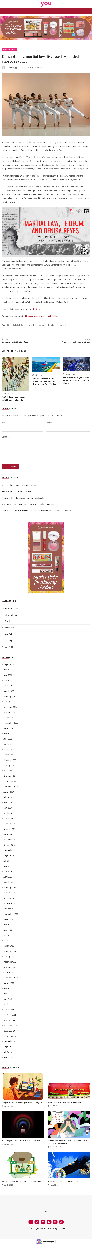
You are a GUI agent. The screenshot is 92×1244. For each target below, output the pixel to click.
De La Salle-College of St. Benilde (24, 325)
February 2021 (9, 1014)
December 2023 (10, 834)
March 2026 (8, 691)
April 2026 (7, 685)
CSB (8, 325)
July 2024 (7, 797)
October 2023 (9, 845)
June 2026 (7, 675)
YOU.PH (11, 68)
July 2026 (7, 669)
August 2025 (8, 728)
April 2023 (7, 876)
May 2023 (7, 871)
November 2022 (10, 903)
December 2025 (10, 707)
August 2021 (8, 983)
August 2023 (8, 855)
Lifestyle (7, 621)
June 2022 (7, 929)
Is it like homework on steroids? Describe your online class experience (67, 1142)
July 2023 (7, 860)
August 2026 (8, 664)
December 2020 (10, 1025)
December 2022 (10, 898)
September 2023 (10, 850)
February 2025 (9, 760)
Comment (7, 436)
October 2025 (9, 717)
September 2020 (10, 1041)
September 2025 (10, 722)
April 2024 (7, 813)
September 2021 (10, 977)
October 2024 (9, 781)
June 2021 (7, 993)
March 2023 (8, 882)
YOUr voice (8, 646)
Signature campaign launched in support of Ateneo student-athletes (76, 380)
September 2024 (10, 786)
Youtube (61, 325)
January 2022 (9, 956)
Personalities (8, 627)
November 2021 (10, 967)
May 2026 (7, 680)
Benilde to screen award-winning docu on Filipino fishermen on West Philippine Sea (37, 510)
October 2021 (9, 972)
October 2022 (9, 908)
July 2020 (7, 1052)
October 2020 (9, 1036)
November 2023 (10, 839)
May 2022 (7, 935)
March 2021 (8, 1009)
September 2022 (10, 914)
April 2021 (7, 1004)
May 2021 (7, 998)
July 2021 (7, 988)
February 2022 (9, 951)
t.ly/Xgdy (36, 309)
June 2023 (7, 866)
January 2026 (9, 701)
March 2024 (8, 818)
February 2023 (9, 887)
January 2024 (9, 829)
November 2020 (10, 1030)
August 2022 (8, 919)
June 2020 (7, 1057)
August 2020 (8, 1046)
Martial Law (51, 325)
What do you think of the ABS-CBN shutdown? (21, 1141)
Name (5, 422)
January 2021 (9, 1020)
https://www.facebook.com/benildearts (42, 316)
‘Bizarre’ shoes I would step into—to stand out (21, 485)
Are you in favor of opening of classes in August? (22, 1103)
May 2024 (7, 807)
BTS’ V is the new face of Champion (17, 491)
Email (49, 422)
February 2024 (9, 823)
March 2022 (8, 945)
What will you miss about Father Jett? (63, 1181)
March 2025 (8, 754)
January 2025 (9, 765)
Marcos (41, 325)
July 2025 (7, 733)
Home (46, 1211)
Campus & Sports (9, 50)
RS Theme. (61, 1228)
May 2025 (7, 744)
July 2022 (7, 924)
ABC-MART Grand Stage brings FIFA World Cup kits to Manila (28, 504)
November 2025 (10, 712)
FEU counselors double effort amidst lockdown (21, 1181)
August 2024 (8, 791)
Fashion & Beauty (10, 614)
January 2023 (9, 892)
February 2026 (9, 696)
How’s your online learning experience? (64, 1102)
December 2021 (10, 961)
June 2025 (7, 738)
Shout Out (7, 634)
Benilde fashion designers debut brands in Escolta (23, 497)
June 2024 (7, 802)
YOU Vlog (7, 640)
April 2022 (7, 940)
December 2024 (10, 770)
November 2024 (10, 776)
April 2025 (7, 749)
